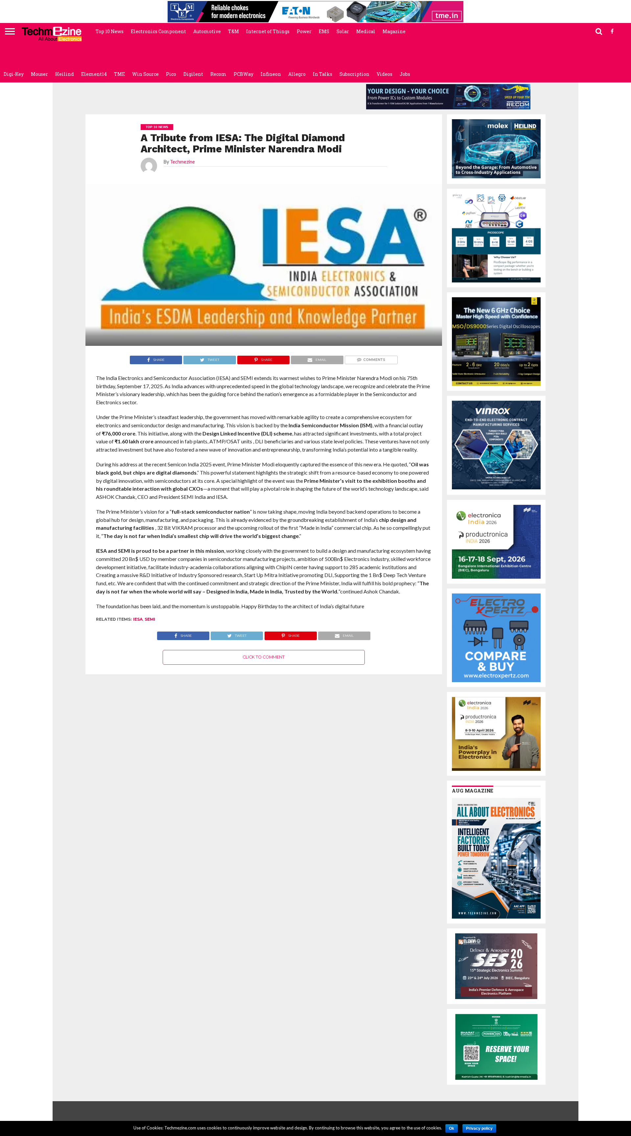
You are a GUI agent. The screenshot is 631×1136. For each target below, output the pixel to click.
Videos (384, 74)
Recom (218, 74)
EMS (324, 31)
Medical (365, 31)
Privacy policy (479, 1128)
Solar (343, 31)
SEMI (150, 619)
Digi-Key (14, 74)
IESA (138, 619)
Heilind (64, 74)
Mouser (39, 74)
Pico (171, 74)
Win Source (145, 74)
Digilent (193, 74)
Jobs (405, 74)
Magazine (394, 31)
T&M (233, 31)
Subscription (354, 74)
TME (119, 74)
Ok (451, 1128)
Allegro (297, 74)
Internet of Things (268, 31)
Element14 (94, 74)
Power (304, 31)
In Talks (322, 74)
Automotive (207, 31)
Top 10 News (110, 31)
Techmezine (182, 162)
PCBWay (243, 74)
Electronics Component (158, 31)
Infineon (271, 74)
